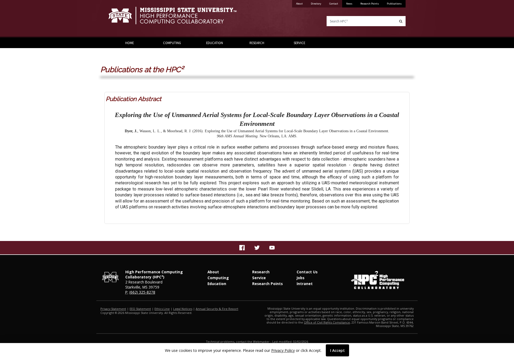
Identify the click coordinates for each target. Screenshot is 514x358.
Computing (172, 43)
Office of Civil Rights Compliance (327, 322)
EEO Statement (140, 309)
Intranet (305, 283)
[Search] (401, 21)
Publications (394, 3)
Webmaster (261, 342)
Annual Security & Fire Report (217, 309)
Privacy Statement (113, 309)
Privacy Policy (283, 350)
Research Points (369, 3)
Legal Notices (182, 309)
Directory (316, 3)
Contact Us (307, 271)
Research (257, 43)
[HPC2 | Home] (180, 19)
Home (129, 43)
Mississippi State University (121, 19)
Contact (333, 3)
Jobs (300, 277)
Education (214, 43)
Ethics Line (162, 309)
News (349, 3)
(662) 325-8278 (142, 292)
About (299, 3)
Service (299, 43)
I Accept (337, 350)
